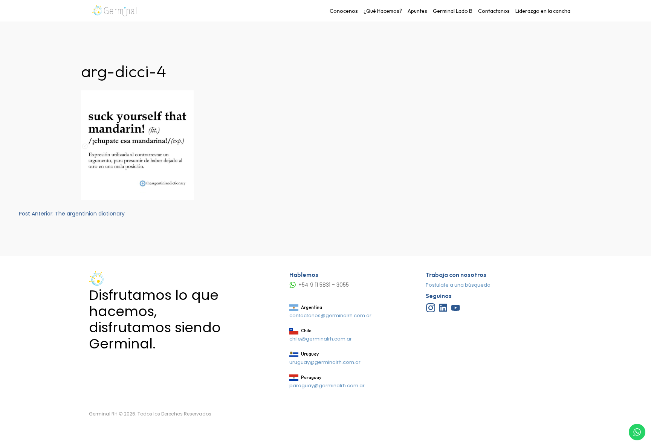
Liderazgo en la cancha (542, 11)
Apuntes (417, 11)
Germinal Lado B (452, 11)
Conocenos (344, 11)
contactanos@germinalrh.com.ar (330, 315)
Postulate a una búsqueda (458, 285)
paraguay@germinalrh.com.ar (327, 385)
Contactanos (494, 11)
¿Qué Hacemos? (383, 11)
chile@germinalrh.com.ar (320, 338)
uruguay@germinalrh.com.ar (325, 362)
